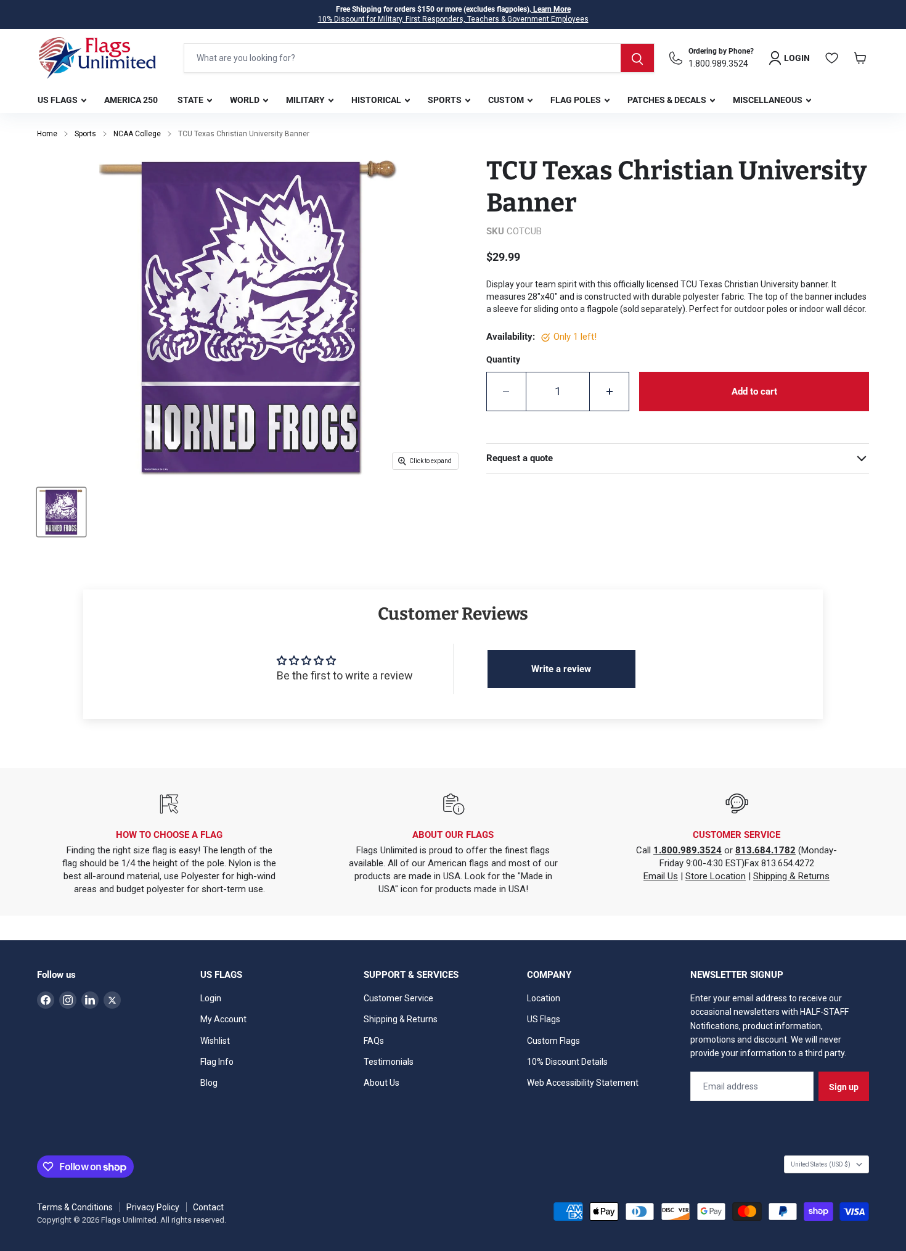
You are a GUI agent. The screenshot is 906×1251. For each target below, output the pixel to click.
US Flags (59, 100)
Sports (445, 100)
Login (210, 998)
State (191, 100)
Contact (208, 1207)
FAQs (374, 1041)
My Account (223, 1019)
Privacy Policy (152, 1207)
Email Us (660, 876)
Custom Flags (553, 1041)
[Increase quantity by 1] (609, 391)
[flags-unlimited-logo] (97, 58)
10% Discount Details (567, 1062)
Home (47, 133)
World (245, 100)
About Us (381, 1083)
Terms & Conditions (75, 1207)
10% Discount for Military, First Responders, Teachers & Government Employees (453, 19)
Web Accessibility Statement (583, 1083)
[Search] (637, 58)
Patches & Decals (667, 100)
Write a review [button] (561, 669)
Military (306, 100)
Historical (377, 100)
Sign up (844, 1087)
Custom (507, 100)
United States (821, 1164)
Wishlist (215, 1041)
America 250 (131, 100)
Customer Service (398, 998)
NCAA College (137, 133)
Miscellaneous (768, 100)
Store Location (715, 876)
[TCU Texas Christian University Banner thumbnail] (61, 512)
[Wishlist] (832, 58)
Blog (209, 1083)
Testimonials (389, 1062)
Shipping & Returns (791, 876)
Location (543, 998)
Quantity (503, 359)
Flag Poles (576, 100)
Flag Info (217, 1062)
